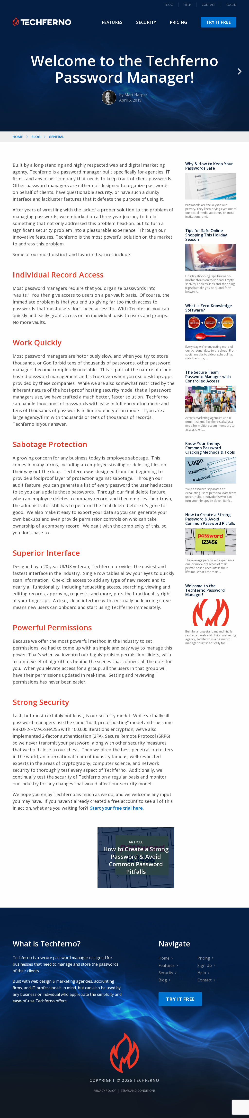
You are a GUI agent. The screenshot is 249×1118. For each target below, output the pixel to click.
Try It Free (218, 22)
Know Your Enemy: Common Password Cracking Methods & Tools (210, 447)
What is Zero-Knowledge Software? (208, 307)
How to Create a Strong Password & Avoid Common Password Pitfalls (210, 519)
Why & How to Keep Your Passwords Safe (209, 166)
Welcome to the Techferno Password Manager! (205, 590)
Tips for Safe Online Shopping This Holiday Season (206, 235)
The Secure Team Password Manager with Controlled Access (208, 376)
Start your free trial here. (117, 808)
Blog (169, 4)
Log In (231, 4)
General (56, 136)
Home (18, 136)
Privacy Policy (105, 1091)
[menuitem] (112, 22)
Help (187, 4)
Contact (209, 4)
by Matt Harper (133, 94)
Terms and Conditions (138, 1091)
